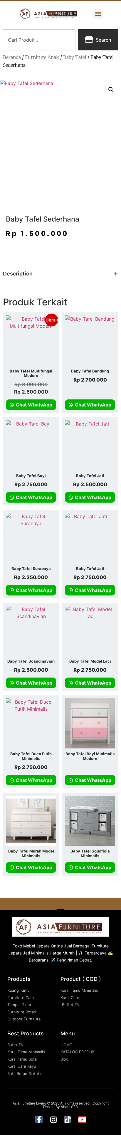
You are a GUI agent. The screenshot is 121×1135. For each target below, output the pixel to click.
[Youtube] (82, 1119)
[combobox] (39, 39)
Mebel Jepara (36, 945)
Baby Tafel (74, 57)
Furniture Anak (42, 57)
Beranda (12, 57)
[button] (98, 13)
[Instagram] (53, 1119)
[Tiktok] (67, 1119)
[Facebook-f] (39, 1119)
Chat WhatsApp (33, 405)
